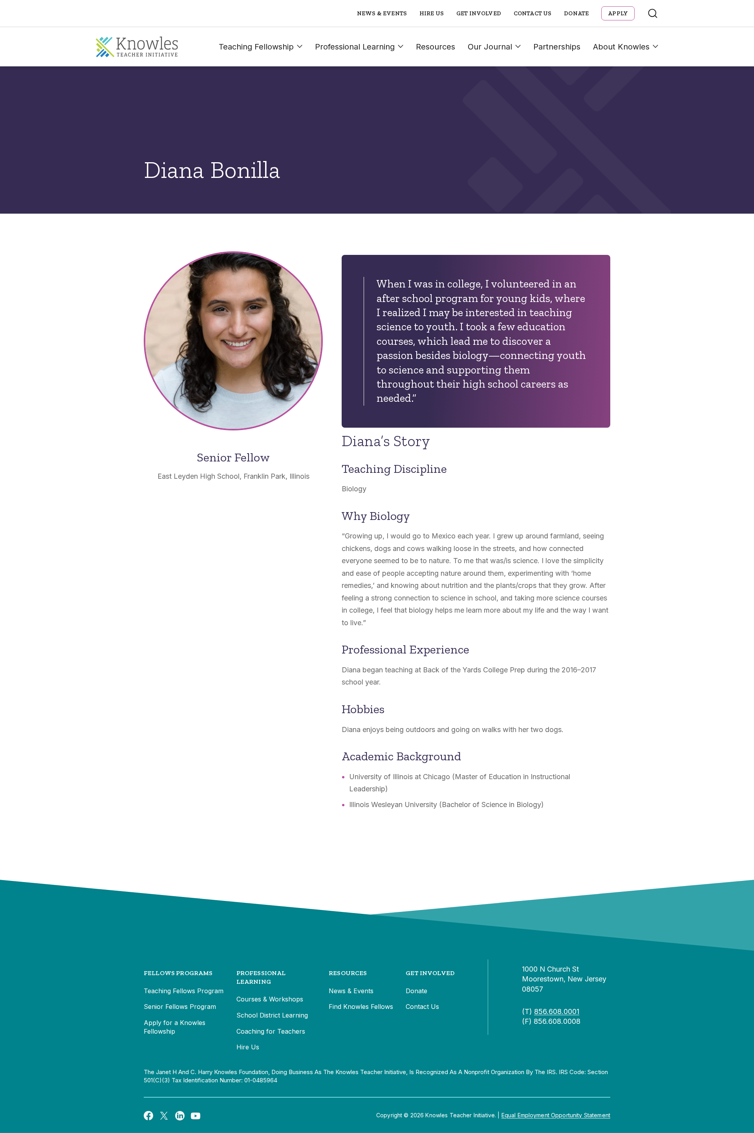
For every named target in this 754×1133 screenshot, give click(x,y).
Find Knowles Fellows (361, 1006)
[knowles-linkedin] (180, 1115)
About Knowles (621, 46)
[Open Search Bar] (652, 13)
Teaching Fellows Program (183, 991)
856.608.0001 (556, 1011)
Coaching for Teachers (270, 1031)
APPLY (618, 13)
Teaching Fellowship (256, 46)
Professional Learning (355, 46)
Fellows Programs (178, 973)
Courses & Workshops (269, 999)
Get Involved (478, 13)
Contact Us (533, 13)
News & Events (382, 13)
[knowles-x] (164, 1115)
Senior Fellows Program (180, 1006)
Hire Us (431, 13)
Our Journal (490, 46)
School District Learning (272, 1015)
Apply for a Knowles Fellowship (174, 1027)
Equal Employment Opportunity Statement (555, 1115)
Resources (435, 46)
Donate (576, 13)
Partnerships (556, 46)
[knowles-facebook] (148, 1115)
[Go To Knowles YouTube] (195, 1115)
